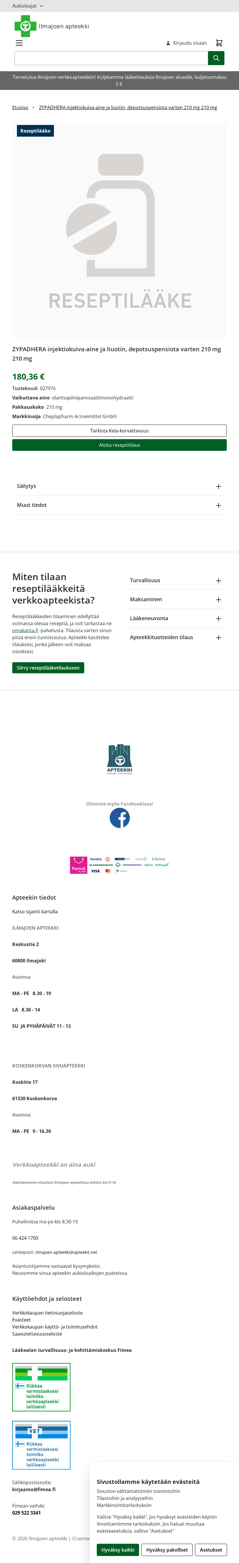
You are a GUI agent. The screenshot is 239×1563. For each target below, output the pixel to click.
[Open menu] (19, 43)
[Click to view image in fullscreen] (119, 230)
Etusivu (20, 107)
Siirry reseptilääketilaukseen (48, 668)
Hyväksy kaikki (117, 1550)
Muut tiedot (32, 504)
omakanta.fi (25, 630)
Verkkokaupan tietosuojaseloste (47, 1313)
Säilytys (26, 485)
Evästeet (21, 1320)
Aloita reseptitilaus (119, 445)
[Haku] (216, 58)
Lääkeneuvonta (149, 618)
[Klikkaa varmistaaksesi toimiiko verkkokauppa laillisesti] (119, 1387)
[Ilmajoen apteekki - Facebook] (119, 818)
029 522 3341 (26, 1513)
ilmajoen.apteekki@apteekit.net (66, 1252)
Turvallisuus (145, 580)
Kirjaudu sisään (190, 43)
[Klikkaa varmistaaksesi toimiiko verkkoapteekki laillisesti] (119, 1445)
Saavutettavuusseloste (37, 1334)
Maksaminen (146, 599)
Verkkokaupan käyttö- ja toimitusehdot (55, 1327)
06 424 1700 (25, 1238)
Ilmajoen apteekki (64, 26)
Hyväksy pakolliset (167, 1550)
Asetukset (211, 1550)
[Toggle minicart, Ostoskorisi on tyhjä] (219, 43)
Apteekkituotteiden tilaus (161, 637)
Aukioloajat (24, 6)
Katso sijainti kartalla (35, 911)
